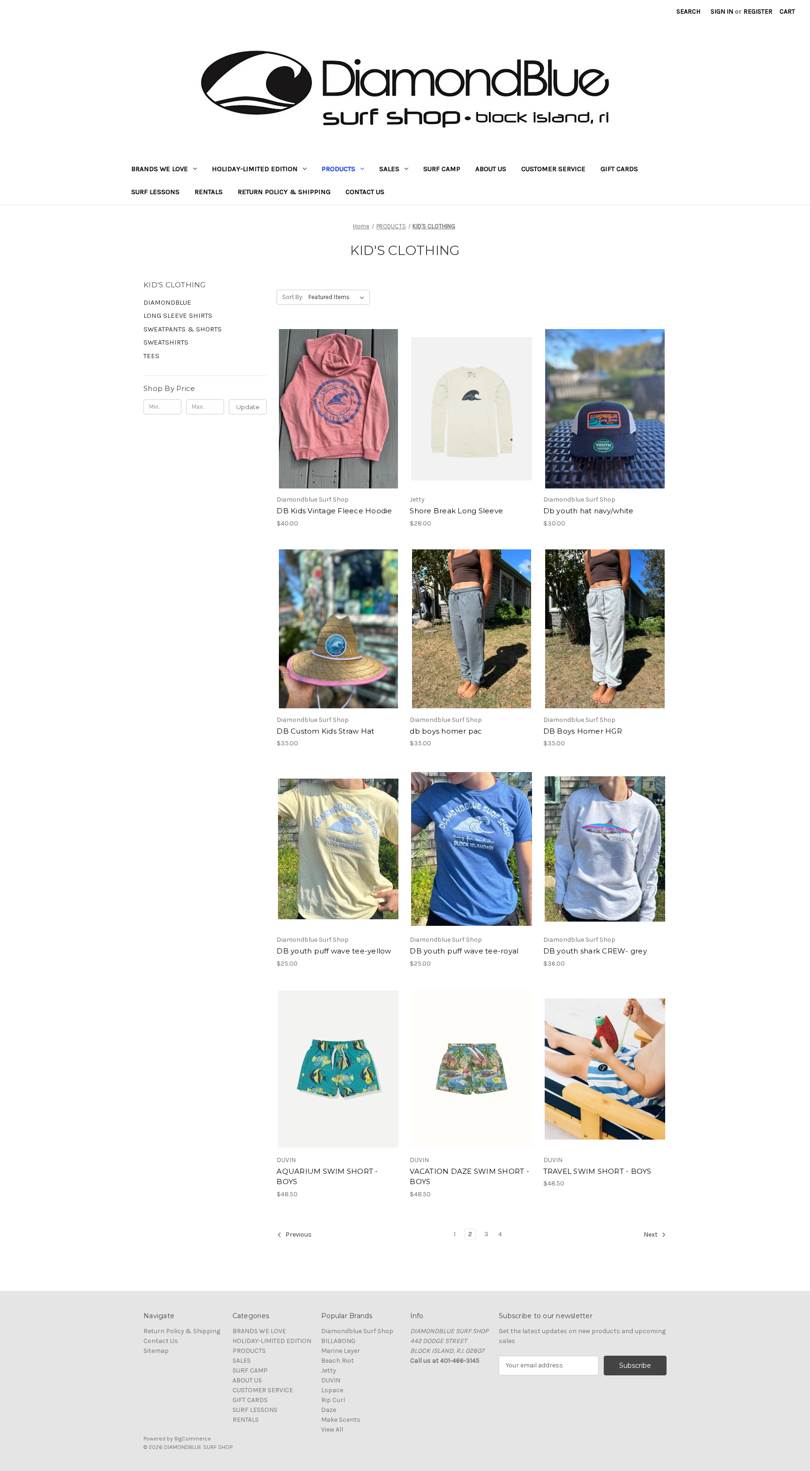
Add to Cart (604, 425)
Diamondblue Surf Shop (357, 1331)
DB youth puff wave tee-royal (464, 950)
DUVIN (330, 1380)
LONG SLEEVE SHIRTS (177, 315)
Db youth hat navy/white (588, 510)
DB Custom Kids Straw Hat (325, 731)
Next (651, 1234)
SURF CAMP (441, 169)
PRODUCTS (338, 169)
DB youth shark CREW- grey (595, 950)
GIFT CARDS (619, 169)
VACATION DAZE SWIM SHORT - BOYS (469, 1176)
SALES (389, 169)
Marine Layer (340, 1351)
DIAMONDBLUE (167, 302)
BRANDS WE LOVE (159, 169)
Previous (298, 1234)
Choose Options (338, 425)
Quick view (330, 392)
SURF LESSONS (155, 192)
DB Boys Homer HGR (582, 731)
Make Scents (340, 1420)
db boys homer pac (446, 731)
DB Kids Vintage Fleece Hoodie (334, 510)
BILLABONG (338, 1341)
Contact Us (364, 192)
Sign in (722, 11)
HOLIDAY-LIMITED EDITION (255, 169)
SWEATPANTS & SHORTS (182, 329)
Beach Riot (337, 1361)
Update (248, 407)
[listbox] (338, 297)
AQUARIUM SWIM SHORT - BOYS (327, 1176)
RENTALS (209, 192)
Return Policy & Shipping (284, 192)
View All (332, 1429)
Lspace (332, 1390)
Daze (328, 1410)
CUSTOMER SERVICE (553, 169)
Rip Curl (333, 1400)
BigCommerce (192, 1438)
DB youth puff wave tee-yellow (334, 950)
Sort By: (292, 296)
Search (688, 11)
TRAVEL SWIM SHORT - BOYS (597, 1171)
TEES (151, 356)
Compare (335, 409)
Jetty (328, 1370)
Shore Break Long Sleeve (456, 510)
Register (757, 11)
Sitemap (156, 1351)
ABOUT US (490, 169)
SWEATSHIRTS (165, 342)
